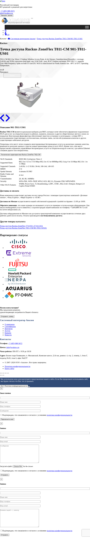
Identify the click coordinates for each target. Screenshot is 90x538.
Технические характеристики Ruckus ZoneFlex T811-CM (20, 155)
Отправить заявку (7, 316)
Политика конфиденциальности (17, 366)
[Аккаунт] (5, 33)
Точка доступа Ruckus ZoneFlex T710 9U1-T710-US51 (21, 226)
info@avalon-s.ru (6, 13)
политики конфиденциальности (59, 415)
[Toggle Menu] (87, 27)
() (8, 35)
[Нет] (29, 386)
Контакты (9, 329)
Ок (2, 386)
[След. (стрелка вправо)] (3, 375)
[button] (2, 121)
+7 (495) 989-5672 (7, 11)
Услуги (7, 331)
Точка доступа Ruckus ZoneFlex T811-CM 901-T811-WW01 (23, 228)
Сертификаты (10, 327)
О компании (10, 324)
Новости (8, 335)
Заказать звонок (6, 15)
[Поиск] (6, 31)
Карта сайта (9, 369)
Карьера (8, 333)
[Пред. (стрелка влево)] (1, 375)
